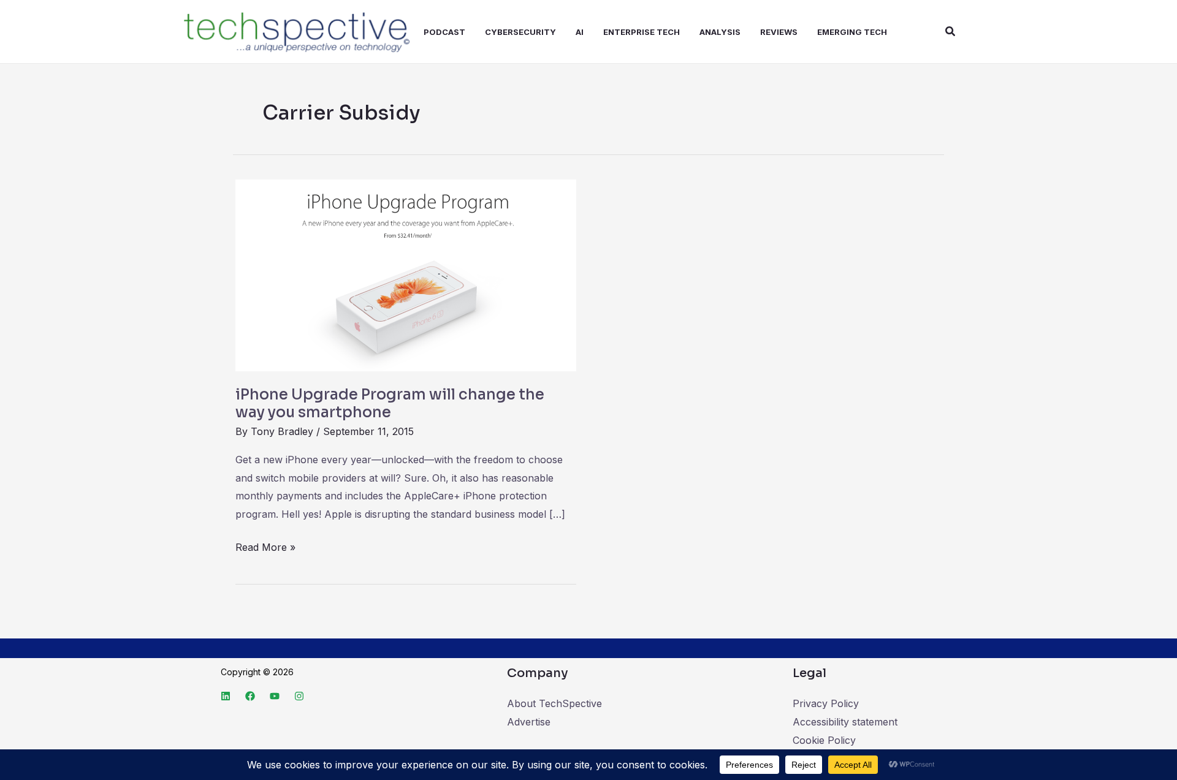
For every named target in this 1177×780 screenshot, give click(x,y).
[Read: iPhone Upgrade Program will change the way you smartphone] (405, 274)
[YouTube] (275, 696)
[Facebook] (250, 696)
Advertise (528, 722)
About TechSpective (554, 703)
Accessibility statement (845, 722)
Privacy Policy (826, 703)
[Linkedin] (225, 696)
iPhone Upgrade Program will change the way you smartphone (389, 403)
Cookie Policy (824, 740)
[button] (950, 31)
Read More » (265, 546)
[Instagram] (299, 696)
